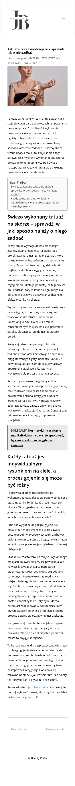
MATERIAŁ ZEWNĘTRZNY (43, 58)
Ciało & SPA (30, 63)
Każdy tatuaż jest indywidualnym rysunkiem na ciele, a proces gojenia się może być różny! (35, 202)
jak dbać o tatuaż (38, 687)
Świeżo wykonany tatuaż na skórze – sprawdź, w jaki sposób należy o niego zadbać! (34, 190)
